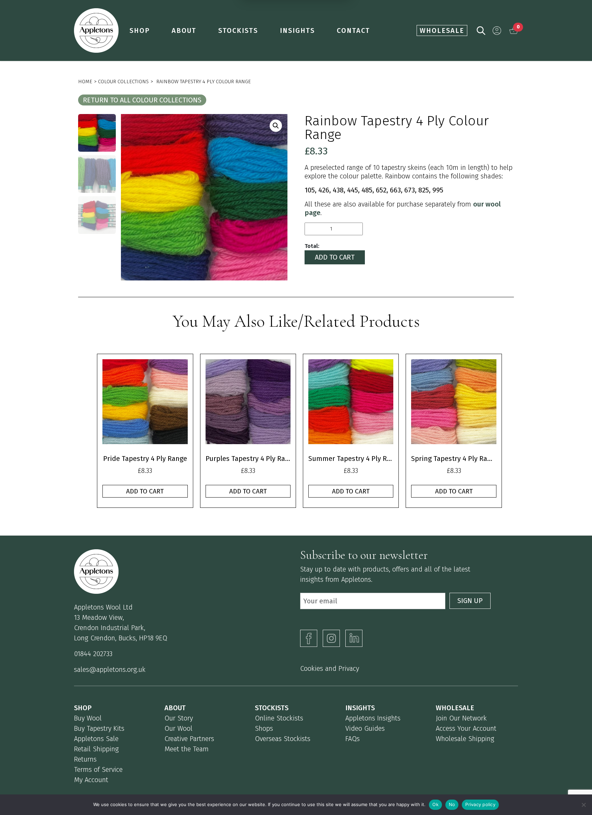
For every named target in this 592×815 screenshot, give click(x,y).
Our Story (178, 718)
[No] (583, 804)
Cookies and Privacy (329, 668)
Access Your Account (466, 728)
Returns (85, 759)
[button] (497, 30)
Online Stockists (279, 718)
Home (85, 81)
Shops (264, 728)
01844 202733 (93, 654)
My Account (91, 780)
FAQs (352, 739)
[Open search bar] (481, 30)
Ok (435, 804)
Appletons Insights (372, 718)
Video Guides (365, 728)
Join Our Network (461, 718)
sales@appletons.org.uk (110, 669)
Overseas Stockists (282, 739)
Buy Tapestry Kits (99, 728)
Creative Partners (189, 739)
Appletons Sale (96, 739)
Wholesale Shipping (465, 739)
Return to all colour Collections (142, 100)
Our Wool (178, 728)
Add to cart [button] (145, 491)
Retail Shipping (96, 749)
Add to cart (335, 257)
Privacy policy (480, 804)
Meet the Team (186, 749)
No (452, 804)
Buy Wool (88, 718)
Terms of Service (98, 769)
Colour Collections (123, 81)
